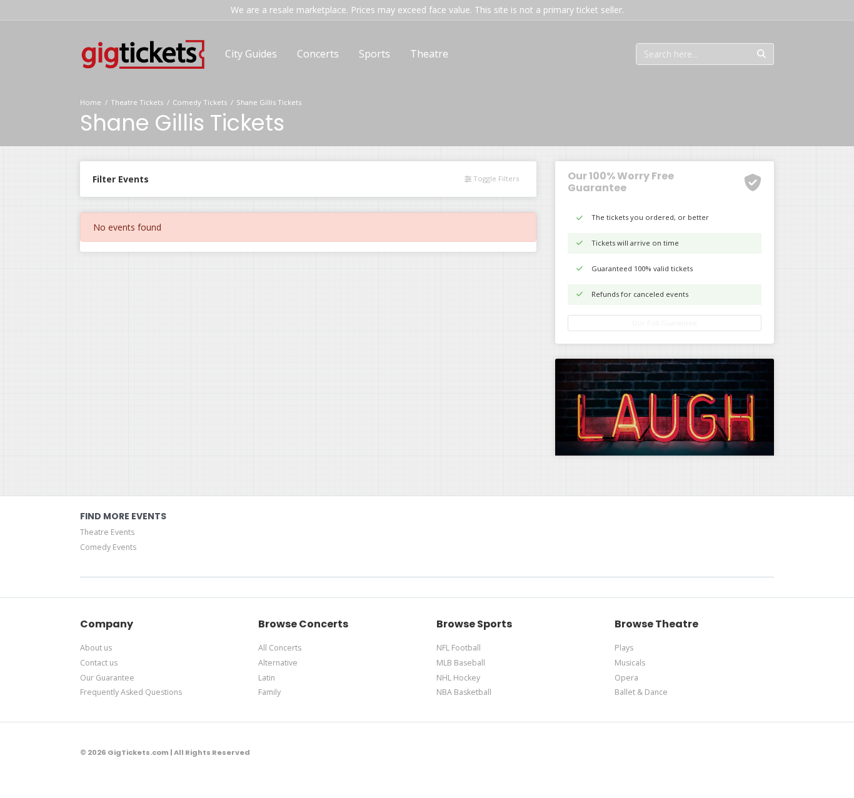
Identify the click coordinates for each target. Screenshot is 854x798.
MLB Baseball (460, 662)
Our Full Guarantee (664, 322)
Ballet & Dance (641, 692)
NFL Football (458, 647)
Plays (624, 647)
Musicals (630, 662)
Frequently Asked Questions (131, 692)
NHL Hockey (458, 677)
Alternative (278, 662)
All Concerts (279, 647)
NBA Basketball (463, 692)
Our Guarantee (107, 677)
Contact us (99, 662)
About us (96, 647)
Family (269, 692)
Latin (266, 677)
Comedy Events (108, 547)
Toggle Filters (495, 178)
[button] (318, 53)
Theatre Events (107, 532)
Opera (626, 677)
